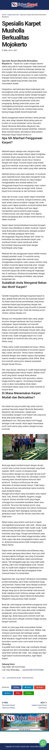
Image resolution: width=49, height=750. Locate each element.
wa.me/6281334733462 (33, 670)
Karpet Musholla (13, 15)
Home (4, 15)
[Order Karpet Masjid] (24, 731)
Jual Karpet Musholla (13, 678)
